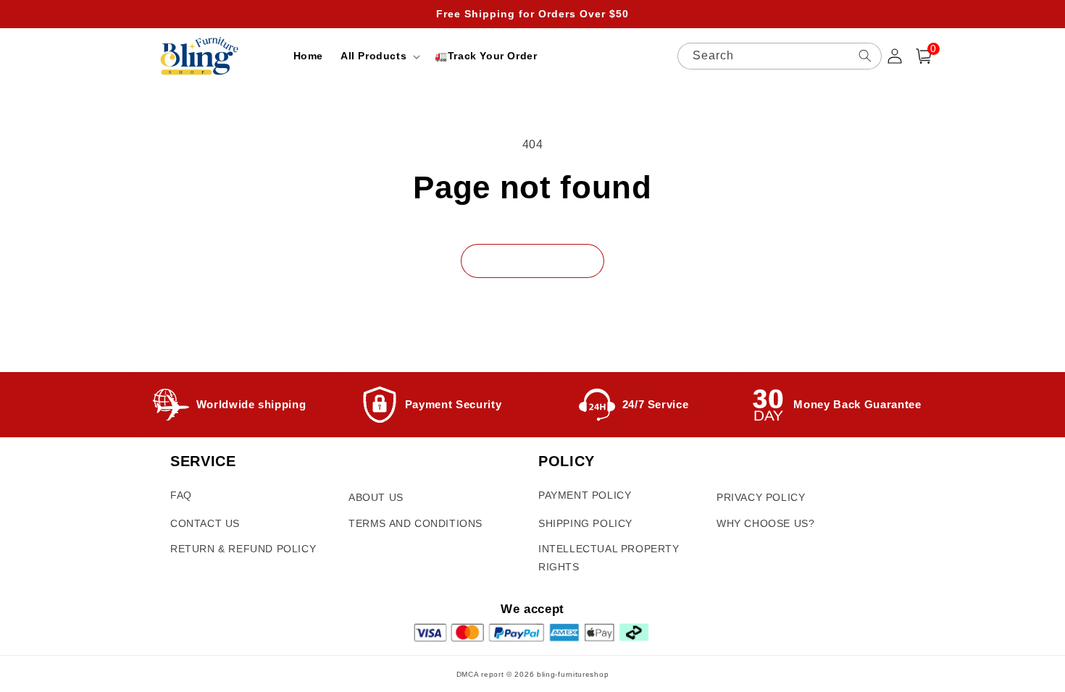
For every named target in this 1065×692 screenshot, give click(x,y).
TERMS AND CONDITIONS (415, 523)
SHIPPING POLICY (585, 523)
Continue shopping (532, 260)
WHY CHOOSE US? (765, 523)
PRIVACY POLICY (761, 497)
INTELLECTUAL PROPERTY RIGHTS (609, 558)
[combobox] (779, 56)
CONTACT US (205, 523)
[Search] (865, 55)
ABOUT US (376, 497)
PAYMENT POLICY (584, 495)
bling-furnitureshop (573, 674)
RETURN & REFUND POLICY (243, 548)
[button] (379, 56)
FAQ (181, 495)
